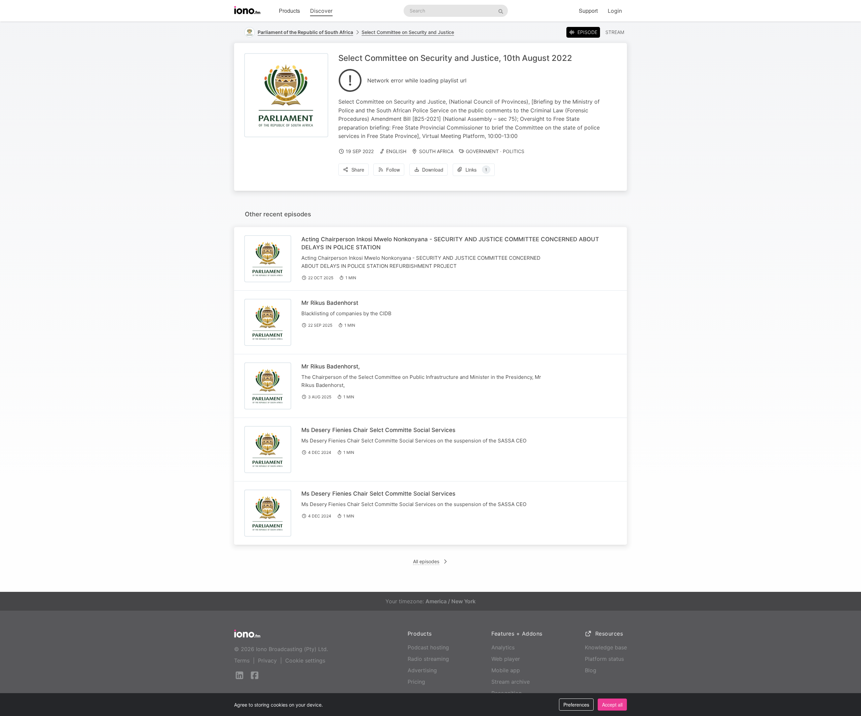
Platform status (604, 658)
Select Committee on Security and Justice (408, 32)
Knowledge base (606, 647)
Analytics (503, 647)
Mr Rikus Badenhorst (329, 302)
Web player (505, 658)
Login (615, 10)
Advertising (422, 670)
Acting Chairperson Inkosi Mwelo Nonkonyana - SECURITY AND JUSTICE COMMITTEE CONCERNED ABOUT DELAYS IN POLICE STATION (450, 243)
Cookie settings (305, 660)
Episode (587, 32)
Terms (242, 660)
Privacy (267, 660)
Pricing (416, 681)
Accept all (612, 704)
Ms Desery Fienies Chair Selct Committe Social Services (378, 430)
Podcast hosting (428, 647)
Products (289, 10)
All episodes (426, 561)
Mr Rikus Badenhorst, (330, 366)
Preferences (576, 704)
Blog (590, 670)
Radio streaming (428, 658)
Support (588, 10)
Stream (614, 32)
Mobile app (505, 670)
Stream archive (510, 681)
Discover (321, 10)
